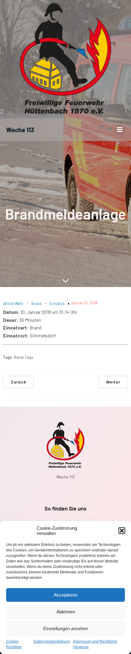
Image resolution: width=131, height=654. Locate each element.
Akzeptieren (65, 595)
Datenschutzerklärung (52, 641)
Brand (36, 303)
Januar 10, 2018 (84, 302)
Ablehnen (65, 611)
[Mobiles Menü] (120, 130)
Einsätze (57, 303)
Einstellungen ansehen (65, 628)
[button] (122, 531)
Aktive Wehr (13, 303)
